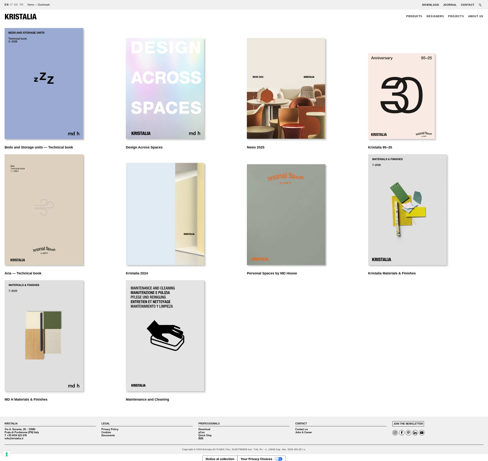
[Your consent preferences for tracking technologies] (6, 454)
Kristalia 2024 (183, 212)
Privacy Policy (109, 429)
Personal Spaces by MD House (304, 212)
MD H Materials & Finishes (62, 338)
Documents (108, 435)
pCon (201, 432)
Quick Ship (205, 435)
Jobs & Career (303, 432)
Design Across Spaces (183, 86)
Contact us (301, 429)
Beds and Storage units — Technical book (62, 86)
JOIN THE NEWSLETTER (408, 423)
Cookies (106, 432)
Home (30, 4)
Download (204, 429)
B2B (200, 438)
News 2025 (304, 86)
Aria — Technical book (62, 212)
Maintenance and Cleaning (183, 338)
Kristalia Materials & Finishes (426, 212)
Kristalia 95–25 (426, 86)
